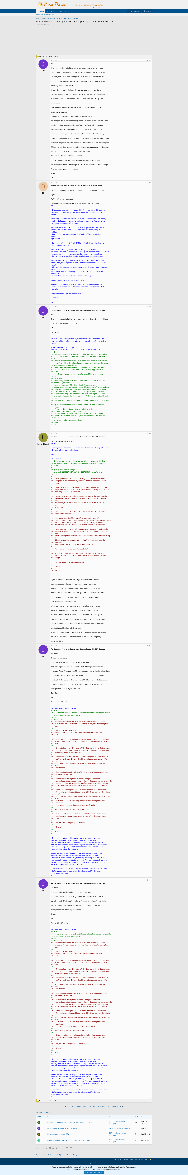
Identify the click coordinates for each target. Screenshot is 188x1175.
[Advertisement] (83, 40)
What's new (51, 11)
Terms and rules (128, 1159)
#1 (150, 60)
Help (146, 1159)
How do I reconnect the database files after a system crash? (99, 1106)
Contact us (117, 1159)
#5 (150, 646)
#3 (150, 307)
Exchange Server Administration (121, 1128)
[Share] (147, 60)
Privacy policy (139, 1159)
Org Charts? (71, 1106)
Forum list (39, 15)
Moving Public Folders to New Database (62, 1128)
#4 (150, 433)
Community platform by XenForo (94, 1163)
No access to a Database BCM (58, 1134)
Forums (41, 11)
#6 (150, 880)
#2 (150, 182)
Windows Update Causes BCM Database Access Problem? (68, 1140)
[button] (56, 11)
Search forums (49, 15)
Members (63, 11)
